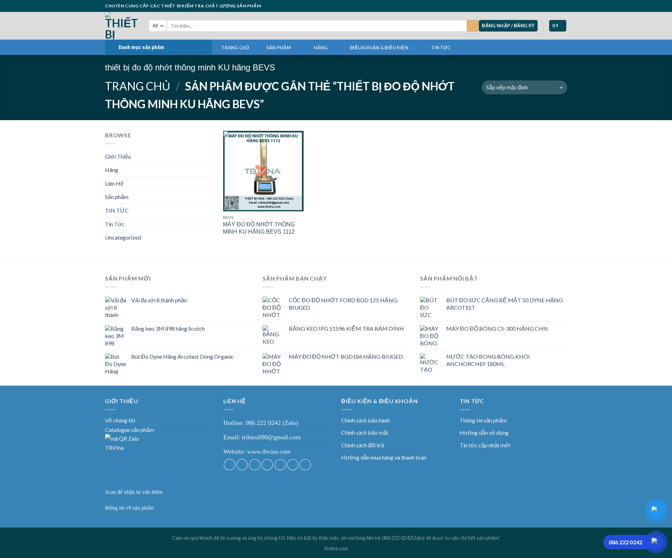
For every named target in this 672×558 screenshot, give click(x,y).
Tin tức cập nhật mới (485, 445)
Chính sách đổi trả (362, 445)
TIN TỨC (440, 47)
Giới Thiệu (118, 156)
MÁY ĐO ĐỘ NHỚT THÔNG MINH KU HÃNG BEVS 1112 (259, 228)
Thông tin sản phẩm (483, 420)
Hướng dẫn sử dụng (484, 432)
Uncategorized (123, 237)
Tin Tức (115, 224)
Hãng (321, 47)
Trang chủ (235, 47)
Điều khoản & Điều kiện (379, 47)
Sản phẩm (278, 47)
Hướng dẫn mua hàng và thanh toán (383, 457)
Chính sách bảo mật (364, 432)
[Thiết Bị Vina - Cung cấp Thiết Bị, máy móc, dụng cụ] (121, 26)
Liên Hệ (114, 183)
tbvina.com (336, 548)
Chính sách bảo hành (365, 420)
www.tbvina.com (268, 451)
